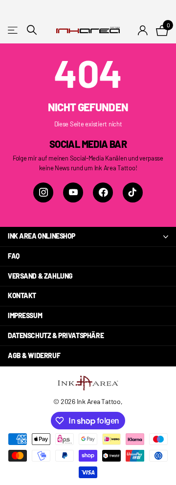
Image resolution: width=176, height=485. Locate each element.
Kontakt (22, 295)
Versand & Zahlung (40, 276)
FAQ (14, 256)
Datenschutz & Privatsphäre (56, 335)
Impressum (25, 315)
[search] (32, 30)
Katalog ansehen (13, 30)
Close (88, 236)
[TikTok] (133, 192)
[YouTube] (73, 192)
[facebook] (103, 192)
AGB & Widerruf (34, 355)
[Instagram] (43, 192)
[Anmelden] (143, 30)
